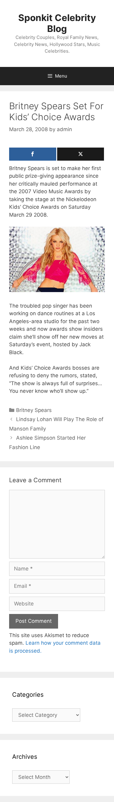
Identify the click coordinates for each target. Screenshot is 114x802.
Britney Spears (34, 410)
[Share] (32, 154)
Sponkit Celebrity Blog (57, 23)
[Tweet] (80, 154)
